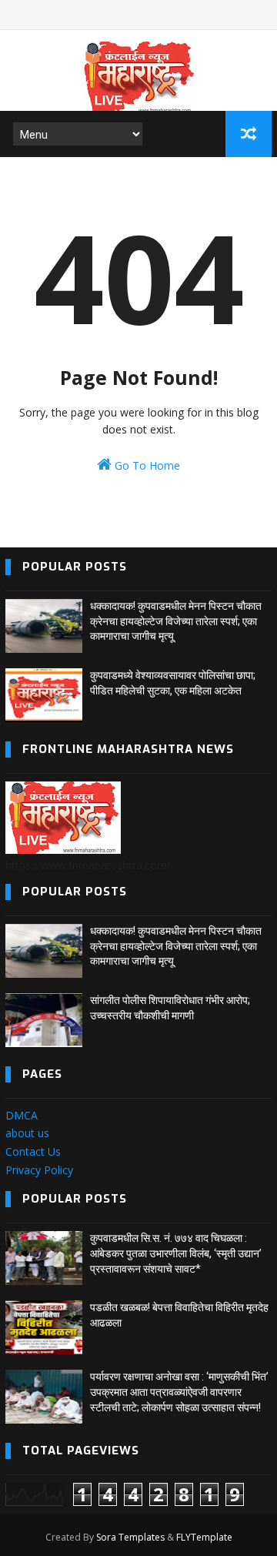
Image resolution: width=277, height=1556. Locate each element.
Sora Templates (130, 1537)
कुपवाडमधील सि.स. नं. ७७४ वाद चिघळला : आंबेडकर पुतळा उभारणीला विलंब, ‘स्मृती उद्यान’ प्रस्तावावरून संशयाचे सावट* (176, 1253)
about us (27, 1133)
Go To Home (146, 465)
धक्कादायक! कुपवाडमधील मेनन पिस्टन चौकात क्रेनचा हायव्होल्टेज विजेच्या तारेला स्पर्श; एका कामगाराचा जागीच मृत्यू (176, 621)
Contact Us (33, 1151)
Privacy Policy (39, 1170)
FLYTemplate (204, 1537)
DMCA (21, 1115)
